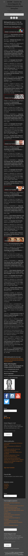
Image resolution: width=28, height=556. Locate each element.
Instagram (6, 485)
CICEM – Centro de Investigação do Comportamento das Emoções (14, 553)
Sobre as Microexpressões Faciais (12, 508)
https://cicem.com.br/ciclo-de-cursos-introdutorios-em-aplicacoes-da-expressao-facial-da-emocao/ (14, 360)
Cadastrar (8, 434)
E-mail (5, 488)
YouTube (6, 487)
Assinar (7, 545)
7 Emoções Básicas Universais (11, 520)
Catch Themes (20, 554)
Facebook (6, 484)
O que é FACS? (7, 513)
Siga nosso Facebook (9, 467)
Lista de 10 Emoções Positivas (11, 525)
